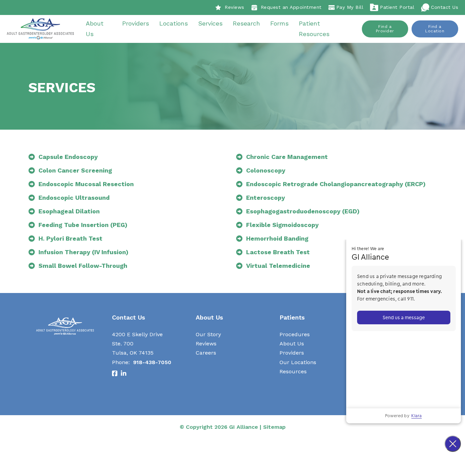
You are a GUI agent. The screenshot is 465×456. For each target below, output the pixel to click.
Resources (293, 371)
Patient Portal (397, 7)
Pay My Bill (350, 7)
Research (246, 23)
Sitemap (274, 427)
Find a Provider (385, 28)
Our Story (208, 334)
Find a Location (434, 28)
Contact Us (444, 7)
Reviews (234, 7)
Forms (279, 23)
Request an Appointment (291, 7)
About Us (94, 28)
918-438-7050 (152, 362)
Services (210, 23)
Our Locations (297, 362)
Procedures (294, 334)
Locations (173, 23)
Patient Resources (314, 28)
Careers (206, 352)
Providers (135, 23)
